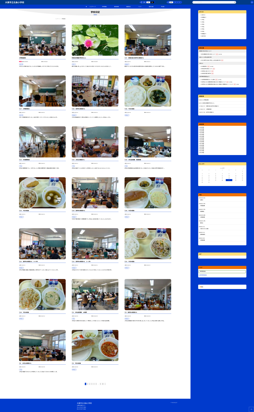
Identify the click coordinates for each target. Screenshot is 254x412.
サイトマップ (174, 402)
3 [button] (89, 384)
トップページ (93, 6)
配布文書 (151, 6)
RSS (202, 287)
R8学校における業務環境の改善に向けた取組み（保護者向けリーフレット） (220, 84)
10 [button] (102, 384)
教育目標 (116, 6)
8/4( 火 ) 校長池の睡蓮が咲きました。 (207, 103)
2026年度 (201, 127)
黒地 (152, 2)
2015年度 (201, 147)
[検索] (235, 2)
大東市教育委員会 (203, 275)
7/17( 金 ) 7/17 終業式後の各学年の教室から (209, 106)
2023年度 (201, 132)
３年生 (203, 24)
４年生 (203, 26)
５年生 (203, 29)
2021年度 (201, 136)
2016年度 (201, 145)
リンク (139, 6)
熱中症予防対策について (208, 68)
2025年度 (201, 129)
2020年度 (201, 138)
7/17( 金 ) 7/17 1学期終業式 (205, 109)
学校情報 (104, 6)
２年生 (203, 22)
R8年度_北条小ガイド (207, 71)
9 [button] (100, 384)
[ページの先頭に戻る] (251, 409)
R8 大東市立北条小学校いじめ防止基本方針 (212, 60)
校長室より (204, 17)
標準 (171, 2)
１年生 (203, 19)
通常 (144, 2)
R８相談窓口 (207, 66)
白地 (148, 2)
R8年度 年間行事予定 (207, 73)
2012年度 (201, 152)
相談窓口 (128, 6)
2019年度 (201, 140)
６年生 (203, 31)
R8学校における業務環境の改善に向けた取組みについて (217, 82)
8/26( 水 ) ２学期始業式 (204, 100)
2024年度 (201, 131)
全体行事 (204, 36)
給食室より (204, 33)
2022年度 (201, 134)
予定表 (162, 6)
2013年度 (201, 150)
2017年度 (201, 143)
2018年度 (201, 141)
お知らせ (203, 15)
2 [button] (87, 384)
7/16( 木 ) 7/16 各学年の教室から (206, 112)
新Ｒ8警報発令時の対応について (212, 54)
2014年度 (201, 149)
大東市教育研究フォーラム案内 (211, 79)
